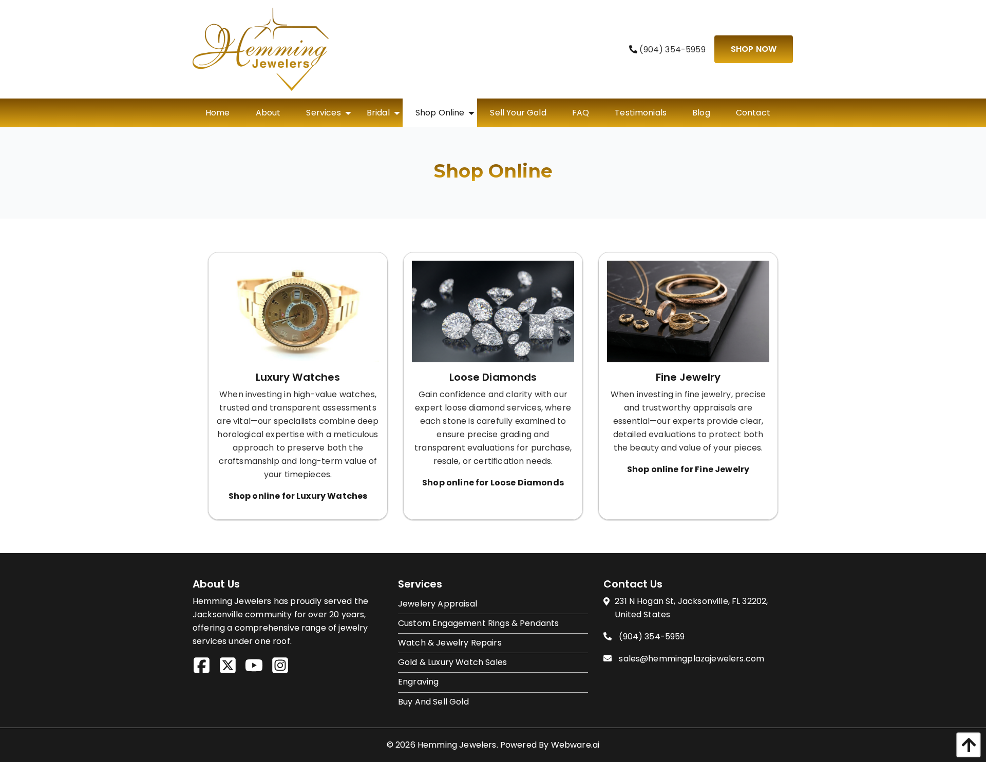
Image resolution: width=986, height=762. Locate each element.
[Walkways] (688, 315)
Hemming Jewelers (457, 745)
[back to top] (966, 745)
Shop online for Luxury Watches (298, 496)
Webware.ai (575, 745)
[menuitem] (218, 113)
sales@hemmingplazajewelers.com (691, 659)
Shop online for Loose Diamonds (493, 483)
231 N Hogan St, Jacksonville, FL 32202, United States (691, 607)
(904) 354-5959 (671, 49)
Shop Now (753, 49)
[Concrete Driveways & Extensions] (493, 315)
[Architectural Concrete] (298, 315)
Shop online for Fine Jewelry (688, 469)
